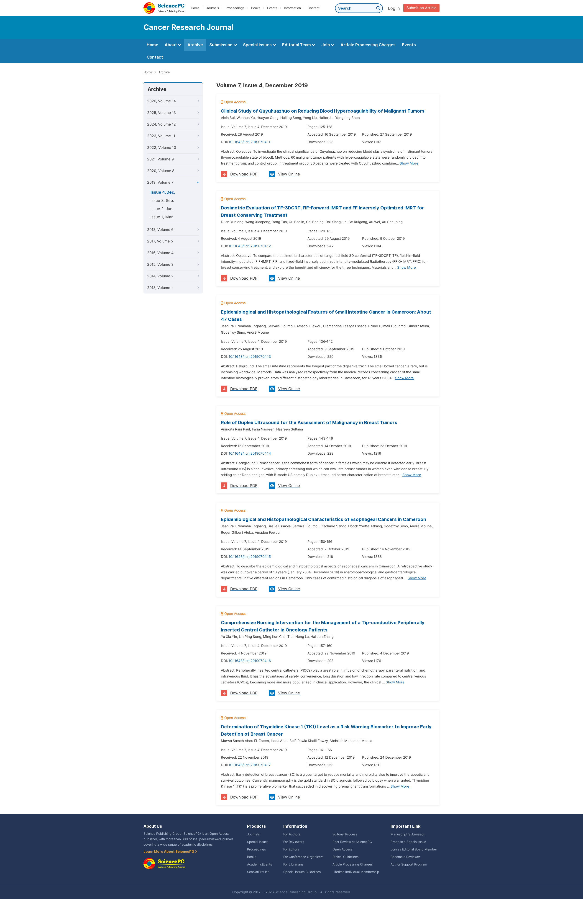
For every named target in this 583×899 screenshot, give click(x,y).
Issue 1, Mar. (162, 217)
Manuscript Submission (408, 834)
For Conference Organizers (303, 857)
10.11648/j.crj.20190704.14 (250, 453)
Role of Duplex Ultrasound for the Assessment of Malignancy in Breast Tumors (309, 422)
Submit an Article (421, 8)
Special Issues (258, 44)
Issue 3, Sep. (162, 200)
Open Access (342, 849)
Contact (314, 8)
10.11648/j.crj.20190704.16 (250, 661)
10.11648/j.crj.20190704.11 (249, 142)
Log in (394, 8)
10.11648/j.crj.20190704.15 (250, 557)
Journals (212, 8)
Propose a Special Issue (408, 842)
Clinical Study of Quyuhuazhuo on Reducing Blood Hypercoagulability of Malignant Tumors (322, 111)
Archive (195, 44)
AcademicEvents (259, 864)
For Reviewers (293, 842)
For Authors (291, 834)
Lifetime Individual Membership (355, 872)
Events (272, 8)
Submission (221, 44)
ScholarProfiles (258, 872)
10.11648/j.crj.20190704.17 (250, 765)
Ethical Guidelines (345, 857)
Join (326, 44)
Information (292, 8)
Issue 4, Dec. (163, 192)
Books (255, 8)
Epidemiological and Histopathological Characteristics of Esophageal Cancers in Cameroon (323, 519)
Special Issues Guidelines (302, 872)
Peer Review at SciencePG (352, 842)
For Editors (291, 849)
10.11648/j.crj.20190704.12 (250, 246)
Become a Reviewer (405, 857)
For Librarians (293, 864)
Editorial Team (297, 44)
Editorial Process (344, 834)
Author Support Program (409, 864)
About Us (152, 826)
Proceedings (235, 8)
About (171, 44)
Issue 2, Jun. (162, 208)
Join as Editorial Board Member (414, 849)
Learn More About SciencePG (169, 852)
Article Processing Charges (368, 44)
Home (195, 8)
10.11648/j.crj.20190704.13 (250, 357)
